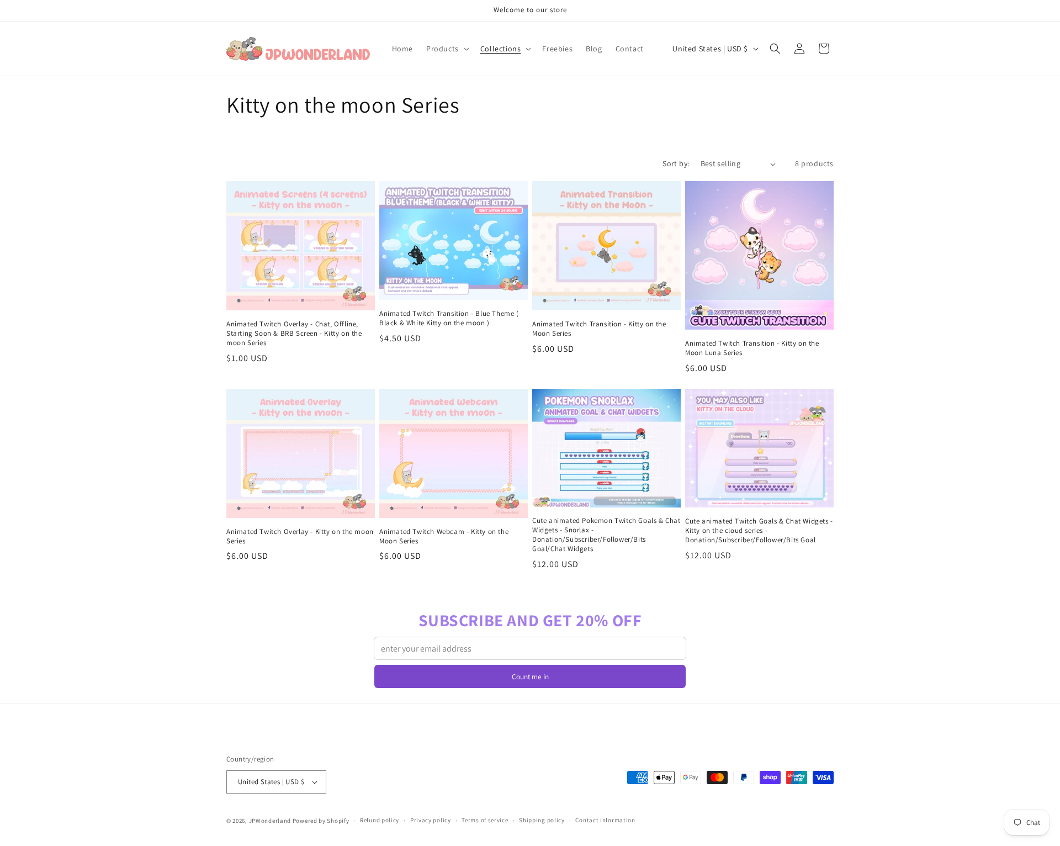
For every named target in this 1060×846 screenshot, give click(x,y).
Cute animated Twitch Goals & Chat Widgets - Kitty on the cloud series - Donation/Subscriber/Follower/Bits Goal (759, 530)
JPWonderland (270, 820)
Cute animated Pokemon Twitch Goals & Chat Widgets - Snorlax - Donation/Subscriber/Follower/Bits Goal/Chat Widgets (606, 534)
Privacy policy (430, 820)
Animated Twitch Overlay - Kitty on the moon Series (300, 536)
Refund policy (379, 820)
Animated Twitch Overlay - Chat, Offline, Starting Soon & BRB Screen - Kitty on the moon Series (294, 333)
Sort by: (675, 163)
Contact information (605, 820)
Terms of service (485, 820)
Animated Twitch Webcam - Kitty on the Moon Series (443, 536)
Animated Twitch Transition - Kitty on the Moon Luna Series (752, 348)
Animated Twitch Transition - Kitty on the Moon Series (599, 329)
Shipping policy (542, 820)
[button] (447, 48)
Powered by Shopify (321, 820)
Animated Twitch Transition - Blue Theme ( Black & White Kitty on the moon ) (449, 318)
